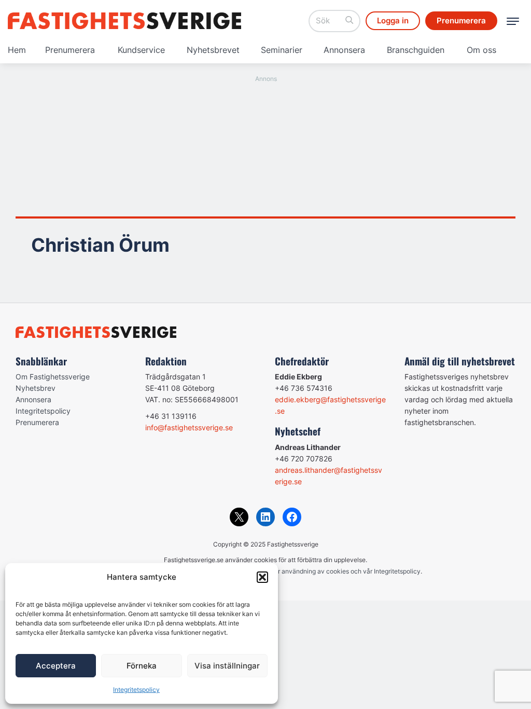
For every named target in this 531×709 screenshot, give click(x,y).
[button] (262, 577)
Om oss (481, 50)
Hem (17, 50)
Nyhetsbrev (35, 388)
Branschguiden (415, 50)
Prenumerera (70, 50)
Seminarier (281, 50)
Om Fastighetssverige (53, 376)
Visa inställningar (227, 666)
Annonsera (344, 50)
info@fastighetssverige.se (189, 427)
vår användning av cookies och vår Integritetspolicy (346, 571)
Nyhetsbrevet (213, 50)
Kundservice (141, 50)
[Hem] (124, 20)
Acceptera (56, 666)
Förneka (142, 666)
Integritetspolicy (136, 689)
